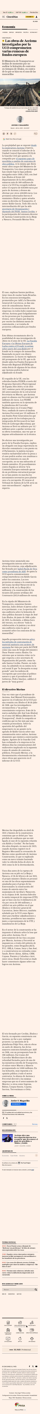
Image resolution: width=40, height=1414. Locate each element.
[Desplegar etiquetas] (36, 1155)
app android (32, 1341)
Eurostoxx (11, 1294)
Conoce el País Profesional (20, 1350)
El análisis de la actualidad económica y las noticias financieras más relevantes (17, 1113)
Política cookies (25, 1393)
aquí (32, 1170)
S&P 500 (18, 12)
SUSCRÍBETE (29, 17)
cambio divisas (20, 1332)
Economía (8, 27)
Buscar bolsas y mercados (12, 1284)
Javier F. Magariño (20, 125)
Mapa (10, 1397)
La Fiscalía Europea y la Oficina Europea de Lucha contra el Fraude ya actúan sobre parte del (19, 345)
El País (35, 21)
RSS (14, 1397)
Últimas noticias (9, 1242)
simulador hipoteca (20, 1325)
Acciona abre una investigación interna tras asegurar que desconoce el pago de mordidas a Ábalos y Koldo (26, 1139)
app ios (20, 1341)
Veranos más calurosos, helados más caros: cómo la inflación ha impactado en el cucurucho (18, 1273)
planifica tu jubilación (8, 1333)
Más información (6, 1165)
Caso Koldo (6, 38)
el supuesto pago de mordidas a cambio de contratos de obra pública (19, 161)
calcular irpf (8, 1325)
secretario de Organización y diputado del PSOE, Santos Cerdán (18, 210)
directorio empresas (32, 1332)
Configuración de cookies (9, 1395)
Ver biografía (16, 1104)
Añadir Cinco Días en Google (13, 139)
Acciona (22, 1155)
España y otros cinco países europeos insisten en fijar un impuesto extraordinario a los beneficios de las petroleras (19, 1256)
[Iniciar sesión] (36, 17)
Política (25, 32)
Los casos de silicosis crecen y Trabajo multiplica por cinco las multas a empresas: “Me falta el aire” (20, 1264)
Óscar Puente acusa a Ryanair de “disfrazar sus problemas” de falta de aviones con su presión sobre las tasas (18, 1248)
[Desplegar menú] (3, 17)
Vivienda (5, 32)
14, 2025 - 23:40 (22, 128)
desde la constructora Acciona (19, 146)
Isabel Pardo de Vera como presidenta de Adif (19, 570)
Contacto (11, 1393)
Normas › (35, 1124)
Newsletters (19, 1397)
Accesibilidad (33, 1395)
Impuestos (18, 32)
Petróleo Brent (34, 12)
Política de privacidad (23, 1395)
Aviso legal (18, 1393)
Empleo (11, 32)
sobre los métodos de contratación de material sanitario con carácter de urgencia (18, 643)
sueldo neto (32, 1325)
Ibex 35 (5, 12)
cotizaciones (8, 1341)
